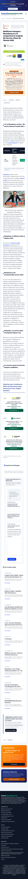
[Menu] (26, 14)
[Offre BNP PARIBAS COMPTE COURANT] (16, 418)
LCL (9, 139)
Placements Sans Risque (6, 812)
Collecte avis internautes (6, 850)
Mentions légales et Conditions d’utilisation (10, 843)
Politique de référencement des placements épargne (12, 849)
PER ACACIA (6, 160)
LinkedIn (17, 100)
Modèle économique (5, 855)
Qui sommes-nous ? (5, 847)
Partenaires (3, 845)
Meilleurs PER (4, 818)
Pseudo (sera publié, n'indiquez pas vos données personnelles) (13, 505)
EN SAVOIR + (24, 160)
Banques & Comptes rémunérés (8, 821)
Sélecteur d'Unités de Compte (7, 834)
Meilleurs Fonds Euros (5, 810)
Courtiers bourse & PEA (6, 819)
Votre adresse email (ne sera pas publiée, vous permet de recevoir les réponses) (13, 516)
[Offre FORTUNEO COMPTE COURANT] (16, 436)
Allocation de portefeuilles (6, 836)
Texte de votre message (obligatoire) (13, 526)
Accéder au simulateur (14, 779)
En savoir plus (14, 764)
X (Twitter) (11, 100)
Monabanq (6, 174)
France (12, 13)
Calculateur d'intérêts (5, 827)
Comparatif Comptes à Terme (7, 816)
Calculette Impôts (4, 829)
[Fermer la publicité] (26, 5)
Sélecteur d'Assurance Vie (6, 832)
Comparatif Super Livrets (6, 814)
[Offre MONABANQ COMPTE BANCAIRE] (16, 398)
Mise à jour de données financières (8, 857)
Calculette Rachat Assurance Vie (8, 830)
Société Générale (12, 143)
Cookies (2, 859)
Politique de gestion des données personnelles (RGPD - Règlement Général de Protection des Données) (12, 853)
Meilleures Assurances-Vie (6, 809)
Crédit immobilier (4, 838)
